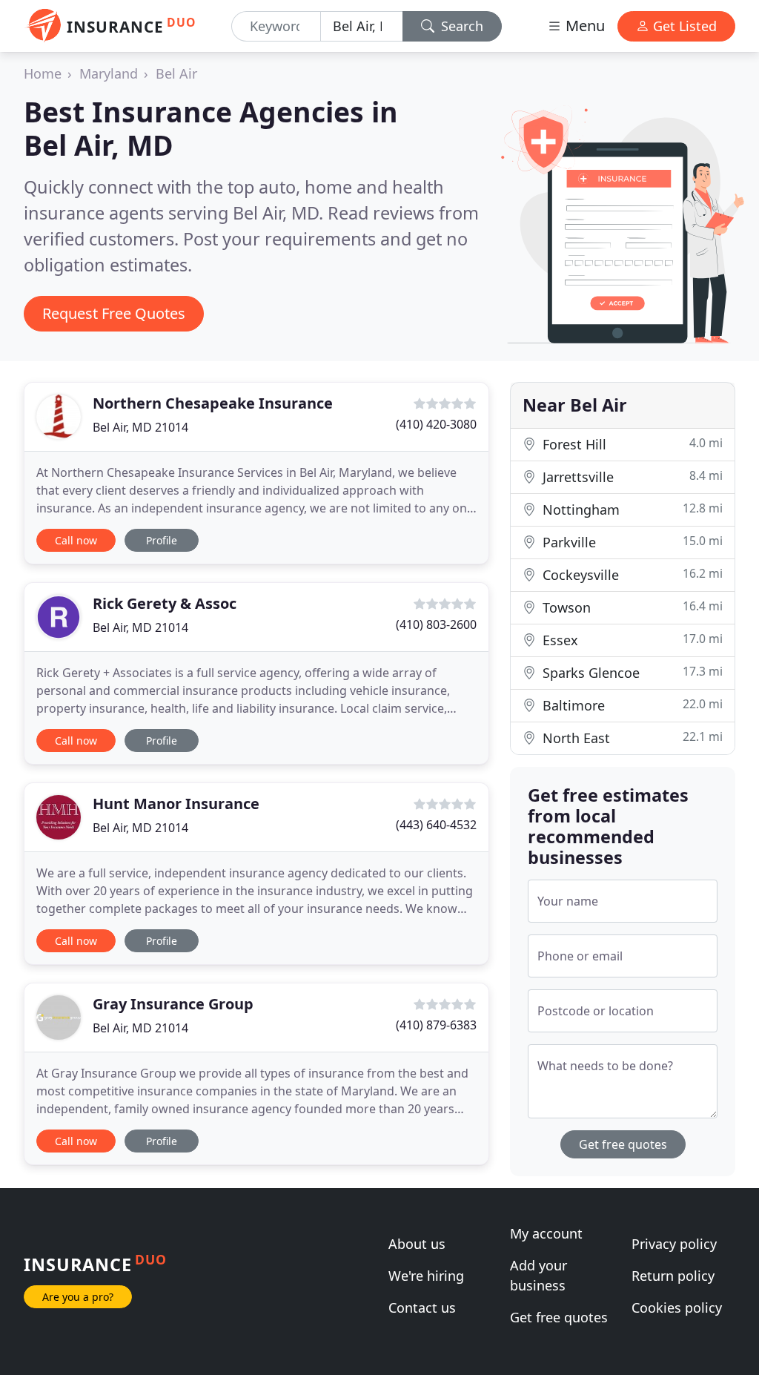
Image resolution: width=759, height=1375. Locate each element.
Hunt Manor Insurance (176, 804)
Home (43, 73)
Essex (631, 639)
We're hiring (426, 1276)
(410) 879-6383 (436, 1025)
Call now (76, 540)
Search (460, 26)
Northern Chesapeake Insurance (213, 403)
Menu (583, 26)
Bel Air (176, 73)
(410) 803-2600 (436, 624)
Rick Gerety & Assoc (164, 603)
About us (416, 1244)
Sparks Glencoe (631, 672)
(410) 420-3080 (436, 424)
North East (631, 737)
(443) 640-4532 (436, 825)
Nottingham (631, 509)
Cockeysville (631, 574)
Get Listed (683, 26)
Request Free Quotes (113, 313)
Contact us (422, 1307)
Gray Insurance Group (173, 1004)
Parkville (631, 541)
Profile (161, 540)
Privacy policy (674, 1244)
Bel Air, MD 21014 (140, 427)
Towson (631, 607)
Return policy (673, 1276)
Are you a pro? (77, 1297)
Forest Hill (631, 444)
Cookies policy (677, 1307)
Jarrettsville (631, 476)
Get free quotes (623, 1144)
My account (546, 1233)
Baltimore (631, 705)
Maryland (108, 73)
